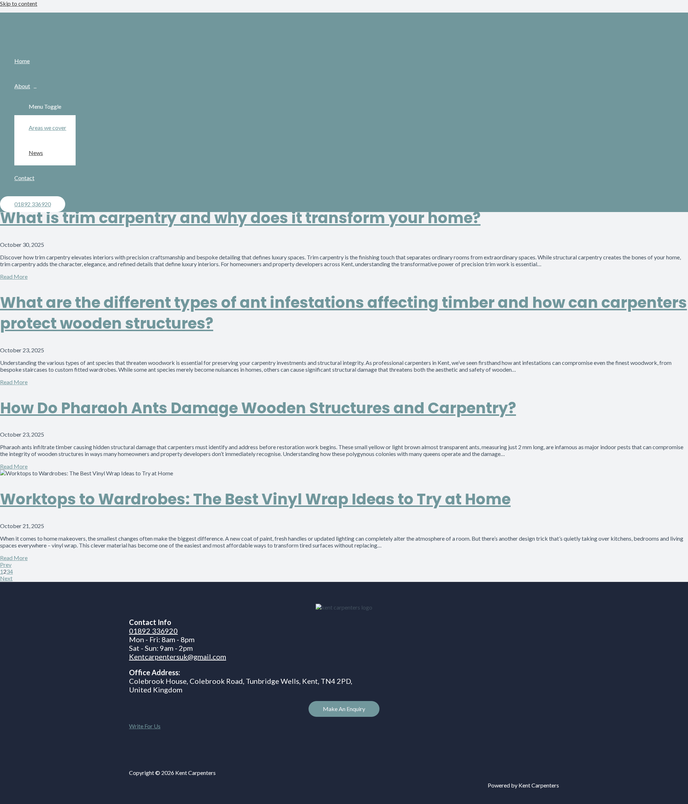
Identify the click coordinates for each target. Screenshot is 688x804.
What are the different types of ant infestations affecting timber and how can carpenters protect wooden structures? (343, 313)
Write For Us (145, 726)
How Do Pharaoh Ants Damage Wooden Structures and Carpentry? (258, 408)
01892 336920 (153, 630)
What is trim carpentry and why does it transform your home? (240, 218)
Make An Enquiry (344, 708)
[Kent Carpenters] (29, 39)
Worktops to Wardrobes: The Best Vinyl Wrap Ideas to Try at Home (255, 499)
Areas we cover (47, 127)
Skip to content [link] (18, 3)
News (36, 152)
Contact (24, 177)
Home (22, 60)
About (22, 86)
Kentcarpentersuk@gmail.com (177, 656)
